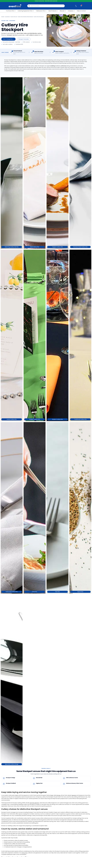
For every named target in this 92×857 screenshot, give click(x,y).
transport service (12, 35)
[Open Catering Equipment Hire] (33, 11)
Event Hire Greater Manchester (25, 16)
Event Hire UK (14, 16)
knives (58, 795)
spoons (74, 795)
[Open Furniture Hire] (15, 11)
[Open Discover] (65, 11)
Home (2, 16)
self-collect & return (32, 35)
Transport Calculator (23, 39)
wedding (52, 66)
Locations (7, 16)
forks (51, 795)
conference (63, 66)
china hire (24, 853)
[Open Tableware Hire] (45, 11)
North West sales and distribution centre (29, 33)
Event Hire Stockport (39, 16)
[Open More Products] (57, 11)
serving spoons (34, 803)
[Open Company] (74, 11)
